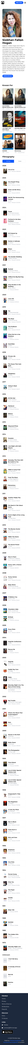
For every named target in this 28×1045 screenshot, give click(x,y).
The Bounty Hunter (14, 529)
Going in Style (12, 386)
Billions (10, 413)
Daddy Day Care (13, 669)
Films (3, 1015)
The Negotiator (13, 801)
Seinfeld (10, 922)
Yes (9, 311)
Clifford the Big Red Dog (15, 277)
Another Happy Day (14, 497)
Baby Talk (11, 910)
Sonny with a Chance (14, 564)
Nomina (10, 982)
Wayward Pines (13, 426)
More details (8, 76)
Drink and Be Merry (14, 189)
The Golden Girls (13, 934)
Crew (19, 161)
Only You (11, 882)
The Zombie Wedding (15, 257)
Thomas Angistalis (15, 1040)
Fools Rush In (12, 829)
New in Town (12, 557)
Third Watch (12, 762)
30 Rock (10, 617)
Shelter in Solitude (14, 241)
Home (4, 998)
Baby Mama (12, 584)
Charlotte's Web (13, 609)
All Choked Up (12, 233)
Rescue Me (11, 649)
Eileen (10, 249)
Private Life (11, 356)
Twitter (6, 1025)
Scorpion (11, 438)
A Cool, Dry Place (13, 809)
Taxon (10, 211)
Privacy (4, 1001)
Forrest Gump (12, 874)
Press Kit (4, 1009)
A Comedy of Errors (14, 966)
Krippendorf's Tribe (14, 794)
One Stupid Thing (13, 182)
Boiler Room (12, 742)
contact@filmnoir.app (10, 1027)
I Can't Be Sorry (13, 959)
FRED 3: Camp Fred (14, 469)
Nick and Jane (12, 837)
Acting (8, 161)
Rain (9, 722)
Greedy (10, 897)
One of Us (11, 169)
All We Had (11, 398)
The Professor (12, 326)
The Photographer (13, 750)
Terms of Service (6, 1004)
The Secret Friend (13, 544)
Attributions (5, 1006)
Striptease (11, 849)
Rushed (10, 269)
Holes (10, 677)
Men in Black (12, 822)
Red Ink (10, 974)
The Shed (11, 318)
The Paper (11, 890)
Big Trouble (11, 700)
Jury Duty (11, 862)
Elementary (11, 485)
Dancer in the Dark (14, 734)
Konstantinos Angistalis (10, 1042)
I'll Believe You (12, 597)
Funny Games (12, 577)
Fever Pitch (11, 629)
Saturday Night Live (14, 946)
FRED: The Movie (13, 537)
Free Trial (19, 2)
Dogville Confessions (14, 641)
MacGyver (11, 406)
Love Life (11, 298)
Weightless (11, 373)
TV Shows (5, 1018)
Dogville (10, 661)
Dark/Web (11, 344)
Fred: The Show (13, 477)
